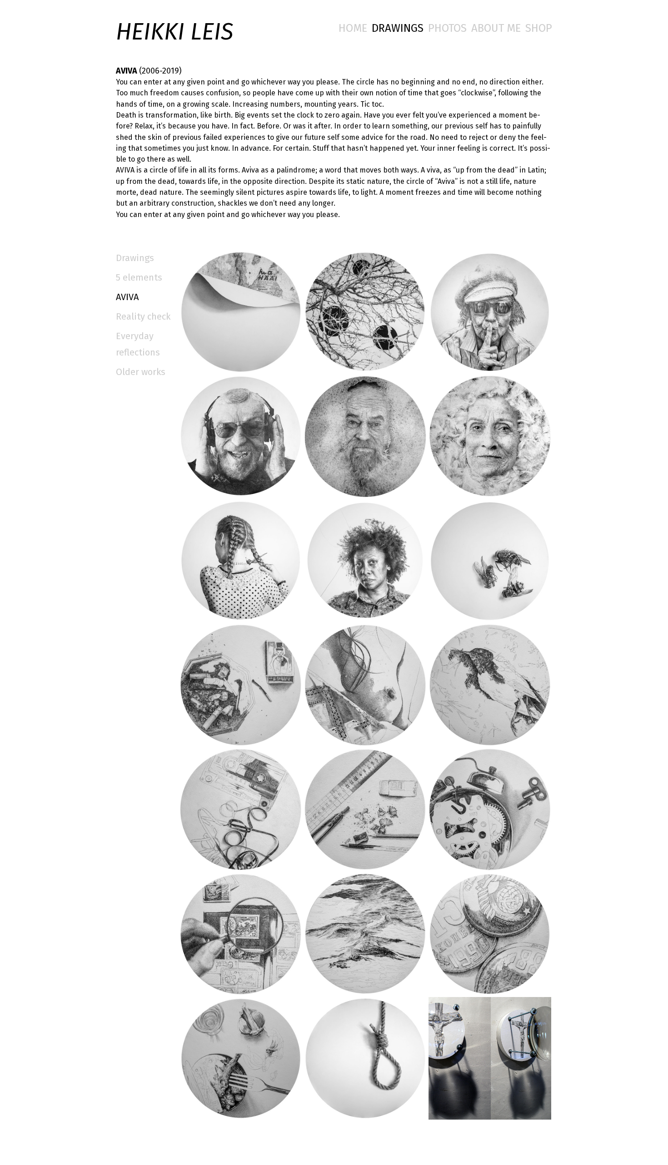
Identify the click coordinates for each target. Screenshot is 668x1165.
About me (496, 28)
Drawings (398, 28)
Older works (140, 371)
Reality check (143, 316)
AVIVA (127, 296)
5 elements (139, 277)
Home (353, 28)
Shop (538, 28)
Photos (447, 28)
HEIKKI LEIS (174, 32)
